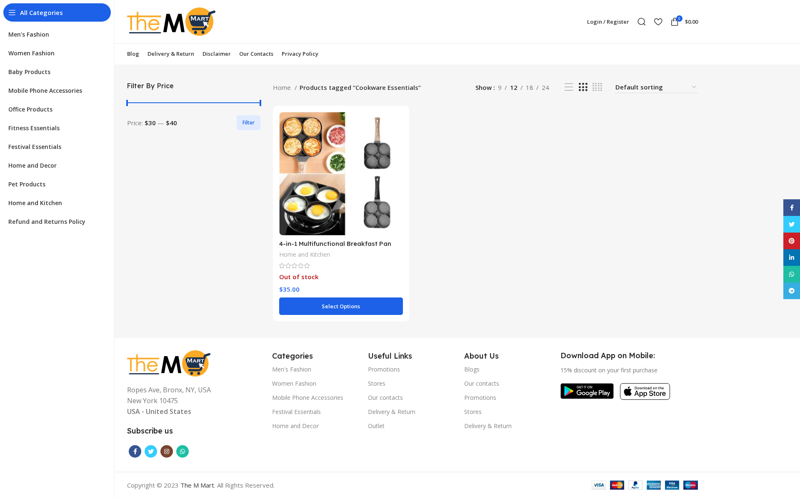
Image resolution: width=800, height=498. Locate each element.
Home (282, 87)
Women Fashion (294, 383)
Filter (248, 122)
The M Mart (197, 485)
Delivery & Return (391, 412)
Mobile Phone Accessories (307, 397)
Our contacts (385, 397)
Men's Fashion (291, 369)
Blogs (472, 369)
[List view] (569, 87)
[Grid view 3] (583, 87)
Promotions (384, 369)
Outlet (376, 426)
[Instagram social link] (166, 451)
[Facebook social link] (135, 451)
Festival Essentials (296, 412)
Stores (376, 383)
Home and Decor (295, 426)
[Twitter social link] (151, 451)
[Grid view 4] (597, 87)
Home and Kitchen (304, 254)
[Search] (641, 21)
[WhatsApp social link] (182, 451)
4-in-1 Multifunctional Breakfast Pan (335, 244)
